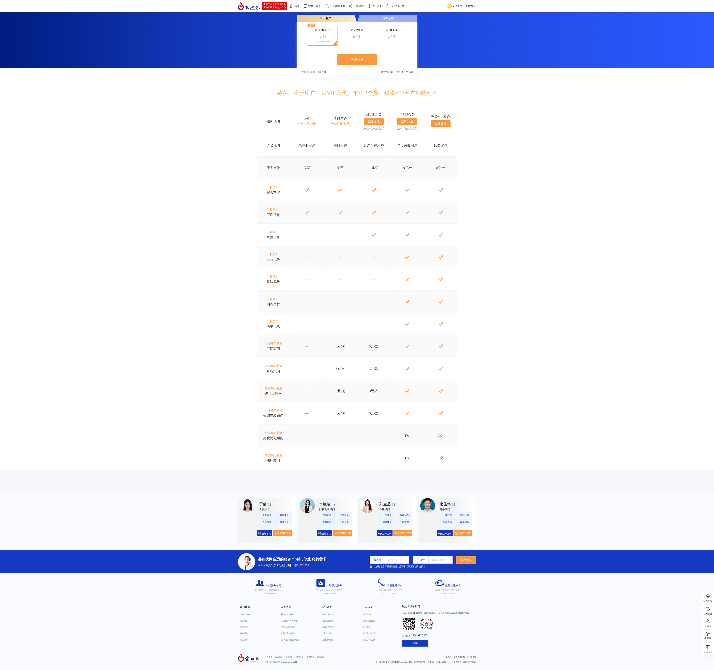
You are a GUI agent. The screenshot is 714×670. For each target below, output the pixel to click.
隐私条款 (320, 657)
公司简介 (268, 657)
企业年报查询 (328, 633)
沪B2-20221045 (443, 662)
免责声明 (310, 657)
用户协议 (299, 657)
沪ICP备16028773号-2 (273, 662)
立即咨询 (266, 533)
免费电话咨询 (284, 533)
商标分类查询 (328, 627)
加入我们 (279, 657)
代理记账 (244, 640)
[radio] (398, 567)
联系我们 (415, 643)
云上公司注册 (369, 640)
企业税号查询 (328, 640)
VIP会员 (457, 6)
